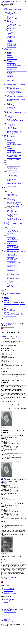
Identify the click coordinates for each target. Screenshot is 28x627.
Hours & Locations (18, 313)
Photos (8, 234)
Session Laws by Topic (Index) (14, 202)
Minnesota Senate (8, 49)
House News (7, 617)
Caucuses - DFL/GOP (12, 37)
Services (10, 314)
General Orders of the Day (13, 128)
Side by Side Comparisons (13, 159)
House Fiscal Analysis (12, 255)
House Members (10, 13)
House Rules (10, 41)
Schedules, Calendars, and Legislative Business (15, 112)
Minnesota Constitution (12, 218)
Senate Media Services (12, 241)
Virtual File (16, 304)
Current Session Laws (12, 186)
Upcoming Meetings (11, 24)
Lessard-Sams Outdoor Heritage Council (16, 101)
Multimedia (6, 222)
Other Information (14, 336)
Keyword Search (11, 192)
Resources (12, 310)
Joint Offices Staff (11, 107)
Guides (5, 306)
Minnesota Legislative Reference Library (10, 293)
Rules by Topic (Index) (12, 211)
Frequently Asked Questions (10, 593)
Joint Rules (9, 43)
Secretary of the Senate (12, 69)
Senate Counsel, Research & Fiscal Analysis (17, 71)
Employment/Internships (9, 589)
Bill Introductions (11, 167)
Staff (8, 16)
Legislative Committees (9, 136)
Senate (5, 48)
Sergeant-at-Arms (11, 36)
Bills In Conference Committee (14, 158)
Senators (9, 53)
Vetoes (8, 184)
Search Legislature (5, 4)
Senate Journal (10, 75)
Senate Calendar (10, 127)
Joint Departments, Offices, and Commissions (14, 84)
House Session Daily (11, 265)
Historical (6, 301)
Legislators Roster (11, 267)
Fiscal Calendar (10, 122)
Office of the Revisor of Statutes (14, 93)
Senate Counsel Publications (13, 258)
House (5, 8)
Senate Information (11, 270)
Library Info (6, 312)
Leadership (9, 14)
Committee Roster (11, 22)
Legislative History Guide (13, 273)
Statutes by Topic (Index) (12, 195)
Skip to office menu (15, 1)
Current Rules (10, 210)
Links (5, 308)
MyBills (8, 180)
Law (5, 187)
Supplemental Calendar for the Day (15, 120)
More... (8, 103)
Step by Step (7, 310)
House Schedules (11, 116)
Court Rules (9, 221)
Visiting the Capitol (8, 591)
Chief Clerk (9, 31)
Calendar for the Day (12, 119)
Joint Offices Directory (12, 105)
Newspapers (6, 300)
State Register (10, 215)
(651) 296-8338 (7, 609)
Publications (6, 250)
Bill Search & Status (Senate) (13, 172)
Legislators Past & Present (13, 274)
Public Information (11, 35)
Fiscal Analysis (10, 32)
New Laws (9, 285)
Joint (5, 83)
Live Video (9, 229)
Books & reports (10, 286)
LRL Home (2, 324)
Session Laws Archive (12, 203)
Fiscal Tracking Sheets (12, 170)
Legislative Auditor (11, 259)
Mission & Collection (9, 313)
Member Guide (10, 269)
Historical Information (9, 588)
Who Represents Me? (12, 18)
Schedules (6, 111)
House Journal (10, 40)
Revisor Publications (11, 261)
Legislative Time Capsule (13, 278)
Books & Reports (8, 297)
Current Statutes (10, 194)
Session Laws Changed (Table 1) (14, 204)
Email (21, 609)
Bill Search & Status (11, 179)
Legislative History (8, 309)
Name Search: (4, 578)
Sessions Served (4, 336)
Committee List (10, 21)
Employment (10, 17)
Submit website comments (10, 612)
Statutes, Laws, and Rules (10, 188)
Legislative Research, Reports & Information (14, 251)
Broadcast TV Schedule (12, 132)
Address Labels (10, 80)
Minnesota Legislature (7, 2)
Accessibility (10, 108)
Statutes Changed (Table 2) (13, 206)
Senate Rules (10, 76)
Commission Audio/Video (13, 249)
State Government (13, 302)
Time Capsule (10, 304)
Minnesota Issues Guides (12, 283)
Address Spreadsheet (11, 47)
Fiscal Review (10, 282)
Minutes (8, 27)
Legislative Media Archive (13, 246)
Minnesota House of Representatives (12, 9)
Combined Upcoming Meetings (14, 131)
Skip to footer (23, 1)
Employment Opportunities (10, 316)
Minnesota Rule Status (12, 214)
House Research (10, 33)
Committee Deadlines (12, 28)
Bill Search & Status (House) (13, 166)
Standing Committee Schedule (14, 25)
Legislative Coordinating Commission (15, 89)
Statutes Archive (10, 196)
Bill (13, 168)
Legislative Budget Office (13, 88)
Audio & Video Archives (12, 231)
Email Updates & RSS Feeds (10, 621)
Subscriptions (10, 81)
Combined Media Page (12, 245)
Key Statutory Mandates (18, 314)
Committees (6, 135)
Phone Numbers (7, 610)
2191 (25, 430)
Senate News (7, 619)
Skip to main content (5, 1)
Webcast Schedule (11, 230)
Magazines (6, 298)
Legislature (6, 302)
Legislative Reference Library (14, 91)
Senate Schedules (11, 124)
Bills (5, 160)
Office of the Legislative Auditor (14, 92)
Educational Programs (12, 44)
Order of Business (11, 117)
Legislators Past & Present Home (8, 577)
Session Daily (10, 233)
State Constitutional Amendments (14, 219)
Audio (13, 229)
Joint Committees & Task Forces (14, 155)
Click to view (4, 427)
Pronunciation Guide (11, 45)
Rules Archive (10, 212)
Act (16, 168)
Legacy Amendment (11, 109)
